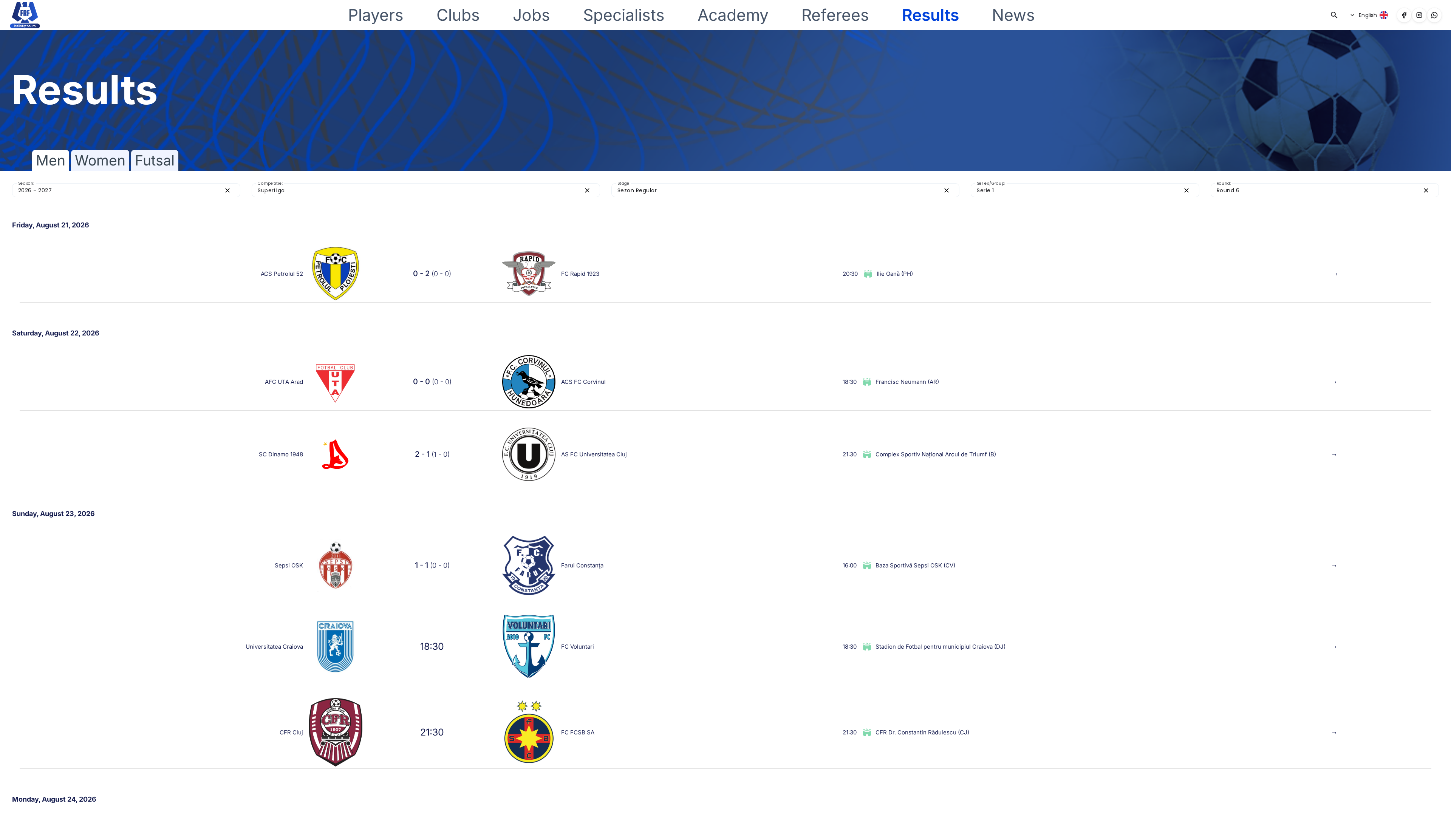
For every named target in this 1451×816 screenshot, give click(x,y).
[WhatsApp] (1434, 15)
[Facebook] (1404, 15)
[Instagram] (1419, 15)
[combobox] (119, 190)
